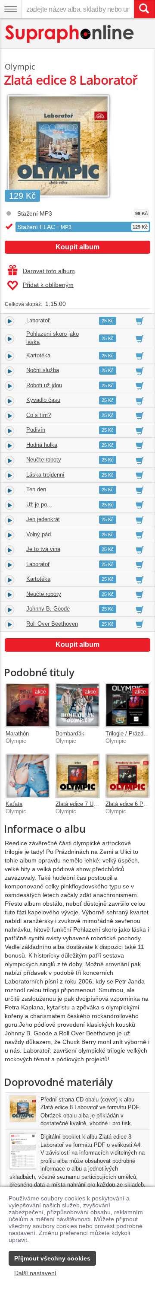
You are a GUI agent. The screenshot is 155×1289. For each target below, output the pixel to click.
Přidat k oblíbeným (48, 284)
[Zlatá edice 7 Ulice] (77, 776)
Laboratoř (38, 320)
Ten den (36, 489)
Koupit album (77, 247)
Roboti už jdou (44, 385)
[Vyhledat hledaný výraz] (144, 9)
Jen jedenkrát (43, 519)
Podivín (35, 429)
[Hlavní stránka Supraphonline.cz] (69, 34)
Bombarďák (70, 733)
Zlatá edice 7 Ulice (79, 804)
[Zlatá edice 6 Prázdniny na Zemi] (127, 776)
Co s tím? (38, 415)
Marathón (17, 733)
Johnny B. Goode (48, 608)
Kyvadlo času (43, 400)
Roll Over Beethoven (52, 624)
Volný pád (38, 534)
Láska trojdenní (45, 474)
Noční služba (42, 370)
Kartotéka (38, 355)
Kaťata (14, 804)
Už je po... (39, 504)
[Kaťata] (27, 776)
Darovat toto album (49, 270)
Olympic (20, 66)
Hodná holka (41, 445)
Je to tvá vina (43, 549)
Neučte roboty (43, 459)
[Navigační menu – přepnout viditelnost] (11, 9)
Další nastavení (35, 1273)
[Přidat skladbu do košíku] (139, 320)
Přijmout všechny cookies (52, 1258)
